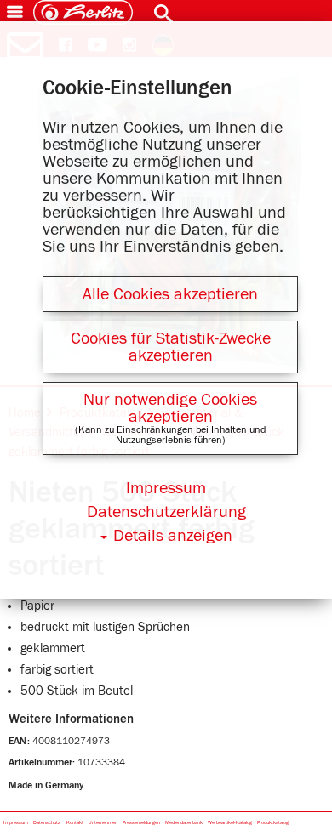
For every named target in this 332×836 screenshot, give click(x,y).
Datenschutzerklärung (166, 511)
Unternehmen (103, 822)
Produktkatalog (273, 822)
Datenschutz (46, 822)
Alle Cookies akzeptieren (170, 294)
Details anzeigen (172, 535)
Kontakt (74, 822)
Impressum (15, 822)
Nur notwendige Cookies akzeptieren (170, 408)
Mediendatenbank (184, 822)
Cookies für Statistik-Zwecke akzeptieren (171, 347)
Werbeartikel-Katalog (230, 822)
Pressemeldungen (141, 822)
